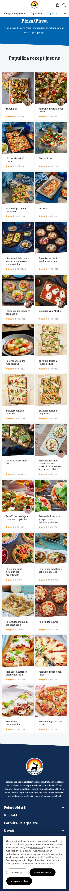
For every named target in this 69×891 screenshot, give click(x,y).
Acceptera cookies (19, 881)
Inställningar (17, 872)
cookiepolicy (36, 847)
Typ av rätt (53, 13)
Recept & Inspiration (14, 13)
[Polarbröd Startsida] (34, 766)
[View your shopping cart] (57, 5)
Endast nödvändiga (42, 872)
